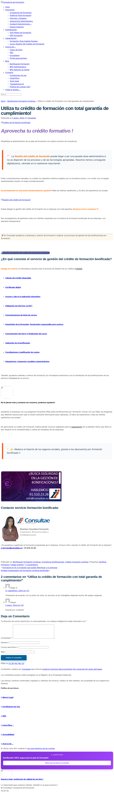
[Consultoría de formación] (12, 2)
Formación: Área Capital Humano (24, 41)
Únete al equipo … (13, 90)
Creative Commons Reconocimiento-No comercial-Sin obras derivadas (72, 669)
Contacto (9, 72)
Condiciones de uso (18, 75)
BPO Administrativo (18, 67)
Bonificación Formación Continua (21, 101)
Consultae (31, 118)
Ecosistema (14, 55)
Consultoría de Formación (21, 12)
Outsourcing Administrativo (21, 21)
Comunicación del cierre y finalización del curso (26, 334)
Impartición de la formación (17, 324)
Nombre (5, 642)
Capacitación (10, 38)
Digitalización (11, 30)
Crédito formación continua (76, 562)
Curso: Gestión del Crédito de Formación (27, 44)
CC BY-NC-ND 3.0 (16, 663)
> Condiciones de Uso (10, 706)
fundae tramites (17, 565)
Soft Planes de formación (20, 32)
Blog (7, 61)
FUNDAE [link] (78, 269)
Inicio (7, 7)
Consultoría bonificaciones (53, 562)
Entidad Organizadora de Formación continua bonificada (25, 570)
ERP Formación (16, 35)
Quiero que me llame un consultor (57, 763)
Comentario (6, 638)
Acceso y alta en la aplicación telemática (22, 296)
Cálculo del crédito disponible (18, 278)
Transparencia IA (17, 84)
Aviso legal (14, 81)
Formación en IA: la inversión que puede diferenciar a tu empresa (29, 567)
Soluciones (9, 10)
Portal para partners (18, 58)
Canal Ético (14, 78)
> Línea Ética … (7, 725)
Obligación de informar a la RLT (18, 306)
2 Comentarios (31, 565)
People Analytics (17, 27)
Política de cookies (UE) (20, 87)
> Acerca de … (7, 744)
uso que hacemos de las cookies (41, 748)
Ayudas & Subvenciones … (21, 24)
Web (3, 652)
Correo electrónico (9, 647)
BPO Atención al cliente (19, 70)
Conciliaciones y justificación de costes (22, 352)
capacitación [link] (76, 427)
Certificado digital (13, 287)
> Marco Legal (7, 697)
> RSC (3, 716)
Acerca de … (10, 47)
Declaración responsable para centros (46, 324)
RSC (11, 52)
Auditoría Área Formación (20, 15)
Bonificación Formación (20, 64)
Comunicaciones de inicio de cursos (21, 315)
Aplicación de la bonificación (17, 343)
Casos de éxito (16, 50)
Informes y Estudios (18, 18)
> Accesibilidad (7, 734)
